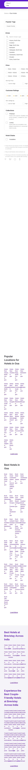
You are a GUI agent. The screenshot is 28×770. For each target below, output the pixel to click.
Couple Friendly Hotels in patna (22, 747)
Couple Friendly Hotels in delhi (9, 714)
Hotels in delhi (9, 646)
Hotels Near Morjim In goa (16, 416)
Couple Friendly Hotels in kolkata (14, 736)
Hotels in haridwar (22, 662)
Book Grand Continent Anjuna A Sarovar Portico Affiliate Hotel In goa (11, 483)
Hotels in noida (9, 662)
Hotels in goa (18, 669)
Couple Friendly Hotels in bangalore (18, 714)
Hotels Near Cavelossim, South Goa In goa (16, 389)
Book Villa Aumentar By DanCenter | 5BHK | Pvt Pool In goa (11, 549)
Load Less (14, 454)
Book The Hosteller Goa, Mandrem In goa (6, 524)
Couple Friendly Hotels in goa (18, 747)
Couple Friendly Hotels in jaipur (18, 724)
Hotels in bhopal (22, 675)
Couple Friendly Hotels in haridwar (22, 736)
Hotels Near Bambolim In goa (22, 372)
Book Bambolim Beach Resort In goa (6, 588)
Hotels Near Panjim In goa (11, 431)
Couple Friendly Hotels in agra (14, 747)
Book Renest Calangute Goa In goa (11, 588)
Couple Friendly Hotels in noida (9, 736)
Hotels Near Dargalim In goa (11, 401)
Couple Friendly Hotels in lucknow (5, 736)
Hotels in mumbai (5, 653)
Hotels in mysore (22, 646)
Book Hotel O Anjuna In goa (16, 478)
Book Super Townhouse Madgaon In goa (22, 478)
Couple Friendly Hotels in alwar (18, 757)
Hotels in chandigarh (14, 653)
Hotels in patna (22, 669)
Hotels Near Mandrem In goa (16, 401)
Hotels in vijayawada (9, 669)
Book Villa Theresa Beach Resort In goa (6, 602)
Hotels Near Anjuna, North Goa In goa (6, 374)
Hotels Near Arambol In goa (11, 372)
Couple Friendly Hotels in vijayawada (9, 747)
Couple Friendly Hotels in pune (5, 747)
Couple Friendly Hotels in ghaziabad (18, 736)
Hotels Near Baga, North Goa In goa (16, 374)
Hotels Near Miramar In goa (6, 416)
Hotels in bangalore (18, 646)
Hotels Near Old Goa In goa (6, 432)
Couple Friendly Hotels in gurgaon (14, 714)
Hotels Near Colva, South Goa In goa (6, 403)
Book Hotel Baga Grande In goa (6, 545)
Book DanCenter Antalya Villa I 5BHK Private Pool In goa (11, 571)
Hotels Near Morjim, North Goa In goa (22, 418)
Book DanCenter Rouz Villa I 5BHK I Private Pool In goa (16, 572)
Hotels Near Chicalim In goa (22, 387)
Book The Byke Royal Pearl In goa (5, 479)
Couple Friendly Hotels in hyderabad (5, 714)
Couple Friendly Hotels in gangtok (9, 757)
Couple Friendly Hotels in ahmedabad (5, 757)
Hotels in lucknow (5, 662)
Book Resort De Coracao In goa (16, 588)
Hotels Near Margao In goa (22, 401)
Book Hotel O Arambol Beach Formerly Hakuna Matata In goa (22, 503)
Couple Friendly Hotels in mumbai (5, 724)
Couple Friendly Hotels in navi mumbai (9, 725)
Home (6, 13)
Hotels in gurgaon (14, 646)
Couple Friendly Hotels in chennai (22, 724)
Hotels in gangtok (9, 675)
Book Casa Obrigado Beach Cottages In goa (16, 501)
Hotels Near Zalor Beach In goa (11, 444)
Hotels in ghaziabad (18, 662)
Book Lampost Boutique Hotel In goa (11, 523)
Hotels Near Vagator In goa (6, 443)
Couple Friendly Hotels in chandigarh (14, 724)
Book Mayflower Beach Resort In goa (22, 588)
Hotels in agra (14, 669)
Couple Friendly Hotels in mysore (22, 714)
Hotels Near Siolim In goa (22, 431)
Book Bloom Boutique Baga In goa (22, 523)
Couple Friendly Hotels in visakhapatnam (14, 757)
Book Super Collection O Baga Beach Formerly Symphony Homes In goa (16, 528)
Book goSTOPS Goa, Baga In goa (6, 568)
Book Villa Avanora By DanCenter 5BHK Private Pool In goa (22, 549)
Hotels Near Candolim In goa (11, 387)
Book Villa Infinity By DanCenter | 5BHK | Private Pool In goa (16, 550)
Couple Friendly (11, 26)
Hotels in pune (5, 669)
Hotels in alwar (18, 675)
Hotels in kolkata (14, 662)
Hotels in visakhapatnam (14, 675)
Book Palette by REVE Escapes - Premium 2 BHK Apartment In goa (11, 505)
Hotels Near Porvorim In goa (16, 431)
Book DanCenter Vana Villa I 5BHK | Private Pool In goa (22, 572)
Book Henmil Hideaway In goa (6, 499)
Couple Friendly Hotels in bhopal (22, 757)
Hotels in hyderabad (5, 646)
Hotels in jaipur (18, 653)
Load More (14, 612)
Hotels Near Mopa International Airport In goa (11, 418)
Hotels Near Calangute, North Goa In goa (6, 389)
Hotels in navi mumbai (9, 654)
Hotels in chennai (22, 653)
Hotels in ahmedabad (5, 675)
